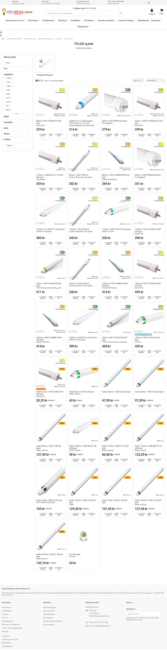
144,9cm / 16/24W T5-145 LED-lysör (83, 339)
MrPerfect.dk (6, 643)
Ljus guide (5, 636)
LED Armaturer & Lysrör (45, 39)
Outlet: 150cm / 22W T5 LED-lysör (49, 501)
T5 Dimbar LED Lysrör (45, 75)
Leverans (5, 614)
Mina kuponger (48, 625)
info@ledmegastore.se (102, 626)
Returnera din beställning (10, 625)
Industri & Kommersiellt (14, 39)
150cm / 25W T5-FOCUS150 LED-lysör (115, 341)
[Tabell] (42, 81)
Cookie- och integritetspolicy (12, 628)
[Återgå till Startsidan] (2, 38)
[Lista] (39, 81)
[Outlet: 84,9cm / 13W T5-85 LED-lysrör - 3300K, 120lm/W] (50, 427)
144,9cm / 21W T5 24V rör (80, 285)
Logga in (152, 14)
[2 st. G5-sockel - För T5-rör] (83, 536)
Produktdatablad (60, 92)
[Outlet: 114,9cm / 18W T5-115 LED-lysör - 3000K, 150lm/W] (116, 427)
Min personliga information (52, 621)
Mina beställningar (49, 607)
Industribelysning (30, 39)
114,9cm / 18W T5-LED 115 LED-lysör (116, 230)
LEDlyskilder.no (7, 646)
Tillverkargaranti (7, 621)
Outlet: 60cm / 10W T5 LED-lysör (81, 393)
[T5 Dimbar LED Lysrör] (45, 63)
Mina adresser (48, 618)
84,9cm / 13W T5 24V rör (80, 176)
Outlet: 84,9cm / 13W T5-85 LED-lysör (116, 392)
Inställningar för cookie (10, 639)
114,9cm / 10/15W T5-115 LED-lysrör (50, 230)
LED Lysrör (58, 39)
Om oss (4, 618)
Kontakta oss (6, 607)
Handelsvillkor (7, 611)
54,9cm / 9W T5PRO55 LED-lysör (114, 122)
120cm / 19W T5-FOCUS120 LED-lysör (49, 287)
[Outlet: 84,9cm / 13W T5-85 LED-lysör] (116, 373)
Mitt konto (47, 602)
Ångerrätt (5, 631)
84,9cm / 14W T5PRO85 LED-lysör (148, 176)
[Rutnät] (37, 81)
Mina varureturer (49, 611)
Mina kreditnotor (49, 614)
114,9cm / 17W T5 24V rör (80, 230)
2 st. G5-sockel (74, 555)
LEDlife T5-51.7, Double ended (81, 123)
